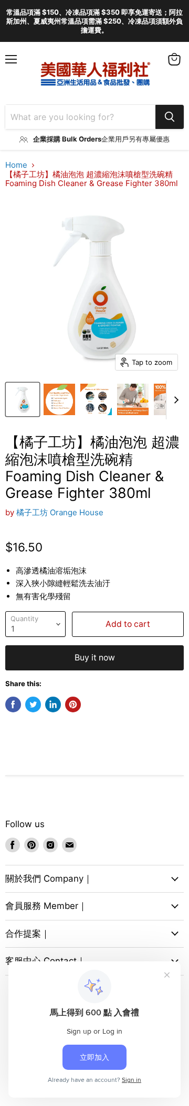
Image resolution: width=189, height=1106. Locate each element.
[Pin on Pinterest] (73, 704)
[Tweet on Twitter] (33, 704)
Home (16, 164)
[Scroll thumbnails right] (174, 400)
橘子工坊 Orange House (59, 512)
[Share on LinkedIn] (53, 704)
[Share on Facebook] (13, 704)
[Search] (169, 117)
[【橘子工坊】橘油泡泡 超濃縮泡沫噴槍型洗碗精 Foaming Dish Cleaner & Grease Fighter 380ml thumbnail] (22, 399)
